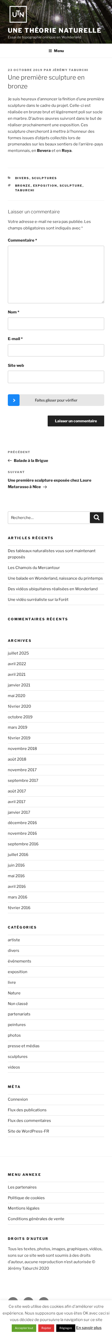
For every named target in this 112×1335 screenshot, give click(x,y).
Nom (13, 312)
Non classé (18, 1003)
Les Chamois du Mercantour (34, 567)
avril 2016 (17, 886)
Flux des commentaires (29, 1120)
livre (12, 982)
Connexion (18, 1099)
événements (19, 961)
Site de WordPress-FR (28, 1131)
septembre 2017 (23, 780)
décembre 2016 (22, 822)
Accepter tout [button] (24, 1328)
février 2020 (19, 706)
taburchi (25, 190)
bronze (23, 185)
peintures (17, 1024)
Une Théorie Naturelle (55, 30)
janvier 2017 (19, 812)
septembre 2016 (23, 844)
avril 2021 (17, 674)
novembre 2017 (22, 770)
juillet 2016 (18, 854)
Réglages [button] (65, 1328)
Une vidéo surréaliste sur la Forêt (38, 599)
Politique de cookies (26, 1198)
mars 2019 (17, 727)
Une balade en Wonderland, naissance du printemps (55, 578)
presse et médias (24, 1046)
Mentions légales (24, 1208)
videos (14, 1067)
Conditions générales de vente (36, 1219)
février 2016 (19, 907)
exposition (45, 185)
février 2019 (19, 738)
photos (14, 1035)
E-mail (15, 338)
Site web (16, 365)
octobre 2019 (20, 717)
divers (22, 178)
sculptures (44, 178)
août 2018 (17, 759)
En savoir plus (89, 1327)
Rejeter (46, 1328)
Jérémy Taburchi (71, 70)
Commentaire (22, 240)
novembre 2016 (22, 833)
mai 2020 (16, 695)
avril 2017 (17, 801)
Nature (14, 993)
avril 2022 (17, 664)
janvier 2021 (19, 685)
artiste (14, 940)
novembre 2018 (22, 748)
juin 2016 (16, 865)
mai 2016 (16, 876)
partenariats (19, 1014)
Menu (59, 50)
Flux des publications (27, 1110)
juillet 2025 (18, 653)
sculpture (71, 185)
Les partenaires (22, 1187)
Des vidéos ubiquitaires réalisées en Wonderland (53, 589)
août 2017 (17, 791)
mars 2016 (17, 897)
